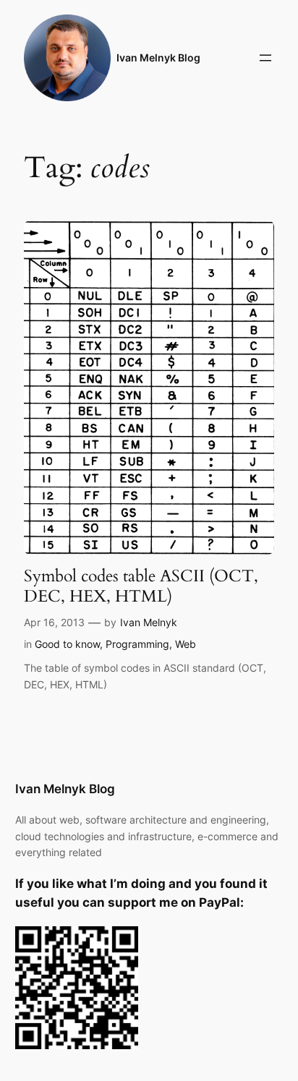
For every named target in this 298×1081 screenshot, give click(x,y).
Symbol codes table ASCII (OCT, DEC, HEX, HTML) (141, 586)
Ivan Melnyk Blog (158, 57)
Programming (137, 644)
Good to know (67, 644)
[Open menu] (265, 58)
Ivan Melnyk (148, 622)
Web (185, 644)
